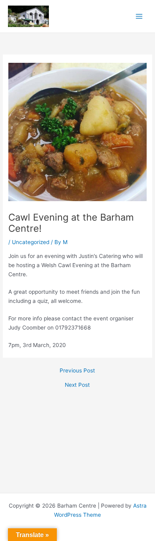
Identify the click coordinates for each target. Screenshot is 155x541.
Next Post (77, 385)
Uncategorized (30, 242)
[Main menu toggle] (139, 16)
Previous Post (77, 371)
